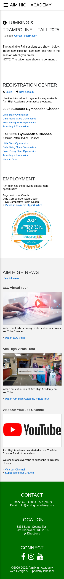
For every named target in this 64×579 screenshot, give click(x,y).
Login (9, 91)
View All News (11, 278)
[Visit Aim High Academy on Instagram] (31, 557)
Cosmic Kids (10, 159)
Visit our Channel (15, 469)
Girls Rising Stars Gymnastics (19, 118)
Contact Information (25, 35)
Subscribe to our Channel (19, 472)
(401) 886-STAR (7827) (37, 502)
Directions (33, 533)
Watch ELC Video (15, 337)
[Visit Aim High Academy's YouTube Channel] (40, 557)
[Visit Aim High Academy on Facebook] (23, 557)
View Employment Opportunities (23, 205)
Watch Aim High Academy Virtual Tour (27, 398)
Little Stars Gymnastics (15, 114)
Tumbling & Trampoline (16, 126)
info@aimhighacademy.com (36, 505)
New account (26, 91)
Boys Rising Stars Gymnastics (19, 122)
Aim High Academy (41, 567)
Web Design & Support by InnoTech (32, 571)
